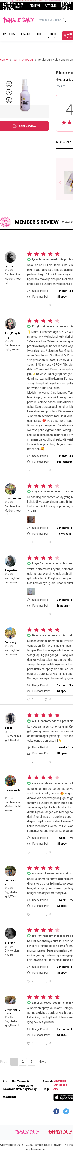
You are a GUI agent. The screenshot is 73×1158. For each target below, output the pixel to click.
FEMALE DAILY (20, 5)
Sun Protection (23, 59)
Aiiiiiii (8, 728)
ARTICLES (51, 5)
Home (4, 59)
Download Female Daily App (9, 5)
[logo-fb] (56, 1112)
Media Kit (9, 1097)
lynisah (9, 266)
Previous (63, 183)
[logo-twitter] (66, 1112)
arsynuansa (13, 498)
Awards (48, 1081)
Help (46, 1089)
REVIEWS (35, 5)
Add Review (27, 126)
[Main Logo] (18, 20)
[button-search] (64, 20)
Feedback (10, 1089)
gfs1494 (10, 943)
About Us (9, 1081)
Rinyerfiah (12, 570)
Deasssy (10, 642)
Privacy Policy (27, 1089)
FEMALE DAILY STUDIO (66, 5)
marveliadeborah (12, 792)
